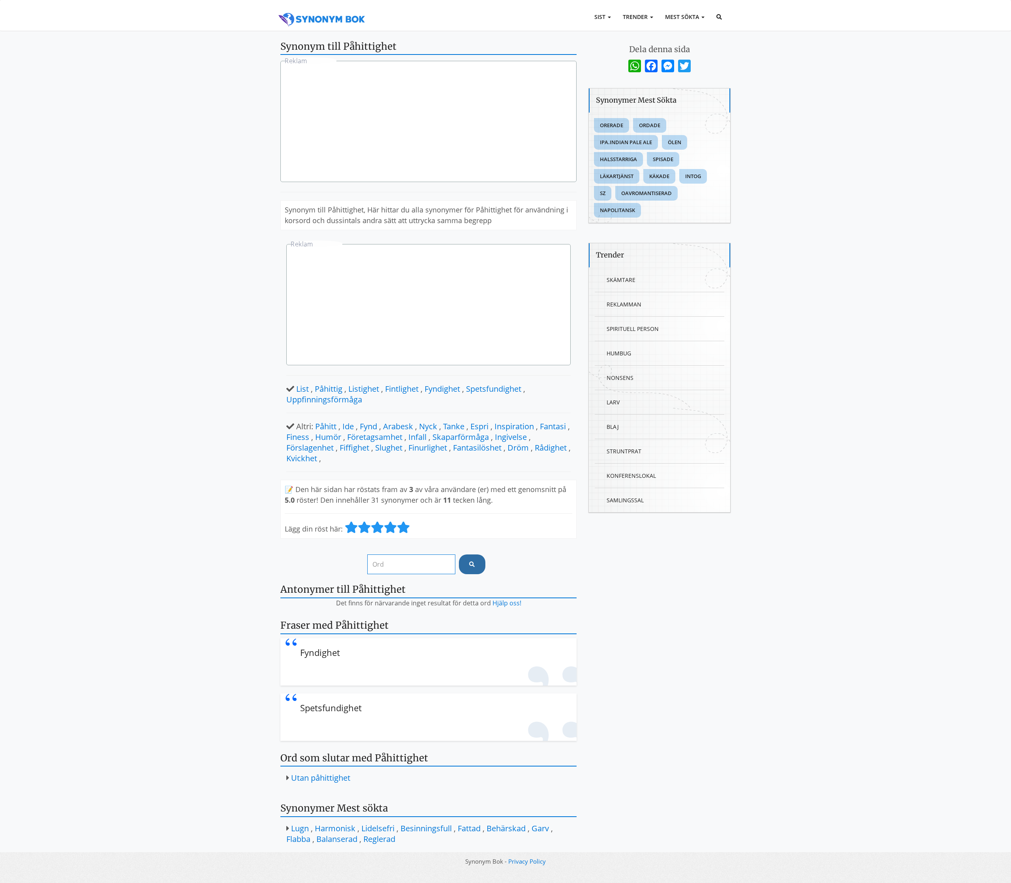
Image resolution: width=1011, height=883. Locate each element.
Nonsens (620, 377)
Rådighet (551, 447)
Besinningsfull (426, 828)
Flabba (298, 839)
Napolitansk (617, 210)
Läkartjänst (616, 176)
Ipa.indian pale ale (626, 142)
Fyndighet (442, 388)
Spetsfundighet (493, 388)
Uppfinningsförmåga (324, 399)
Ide (348, 426)
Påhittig (328, 388)
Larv (613, 402)
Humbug (619, 353)
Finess (297, 437)
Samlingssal (625, 500)
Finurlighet (427, 447)
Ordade (649, 125)
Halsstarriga (618, 159)
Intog (693, 176)
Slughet (388, 447)
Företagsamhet (374, 437)
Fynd (368, 426)
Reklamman (624, 304)
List (302, 388)
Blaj (613, 426)
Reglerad (379, 839)
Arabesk (398, 426)
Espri (479, 426)
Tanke (453, 426)
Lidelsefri (378, 828)
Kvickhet (301, 458)
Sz (602, 193)
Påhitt (325, 426)
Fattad (469, 828)
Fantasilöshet (477, 447)
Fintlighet (402, 388)
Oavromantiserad (646, 193)
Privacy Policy (527, 861)
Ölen (674, 142)
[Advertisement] (428, 122)
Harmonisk (335, 828)
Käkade (659, 176)
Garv (540, 828)
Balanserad (336, 839)
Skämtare (621, 280)
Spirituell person (633, 329)
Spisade (663, 159)
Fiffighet (354, 447)
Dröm (518, 447)
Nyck (428, 426)
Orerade (611, 125)
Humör (328, 437)
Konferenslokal (631, 475)
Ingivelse (511, 437)
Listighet (363, 388)
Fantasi (553, 426)
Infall (417, 437)
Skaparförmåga (460, 437)
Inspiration (514, 426)
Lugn (300, 828)
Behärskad (506, 828)
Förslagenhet (310, 447)
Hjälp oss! (506, 603)
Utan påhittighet (320, 777)
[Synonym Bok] (321, 11)
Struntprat (624, 451)
